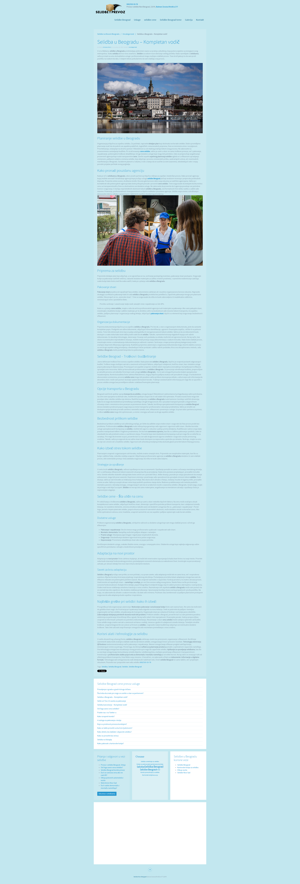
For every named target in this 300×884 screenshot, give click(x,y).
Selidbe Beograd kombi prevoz (113, 770)
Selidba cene (145, 761)
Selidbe (125, 667)
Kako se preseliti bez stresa (107, 736)
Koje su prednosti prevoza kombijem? (112, 724)
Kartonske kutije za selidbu (188, 767)
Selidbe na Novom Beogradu (108, 34)
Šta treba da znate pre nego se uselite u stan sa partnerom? (120, 693)
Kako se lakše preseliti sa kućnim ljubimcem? (114, 728)
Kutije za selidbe (154, 772)
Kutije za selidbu (154, 761)
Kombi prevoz (145, 772)
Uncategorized (128, 34)
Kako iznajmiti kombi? (106, 716)
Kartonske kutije (147, 775)
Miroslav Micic (107, 47)
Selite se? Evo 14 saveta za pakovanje (111, 701)
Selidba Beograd (114, 667)
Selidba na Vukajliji (104, 740)
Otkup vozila (182, 770)
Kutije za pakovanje (143, 764)
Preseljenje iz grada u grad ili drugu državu (114, 689)
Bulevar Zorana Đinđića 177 (167, 7)
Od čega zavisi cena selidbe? (108, 709)
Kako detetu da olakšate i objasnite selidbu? (114, 732)
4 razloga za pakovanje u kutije (109, 720)
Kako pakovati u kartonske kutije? (110, 743)
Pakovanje (155, 775)
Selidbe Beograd (135, 667)
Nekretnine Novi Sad (109, 783)
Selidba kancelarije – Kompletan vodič (112, 705)
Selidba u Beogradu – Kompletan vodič (112, 697)
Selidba (105, 667)
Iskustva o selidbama (107, 794)
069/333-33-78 (132, 4)
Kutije (158, 770)
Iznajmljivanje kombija (156, 764)
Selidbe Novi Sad (183, 773)
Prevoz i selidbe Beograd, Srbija (113, 765)
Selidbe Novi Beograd (140, 877)
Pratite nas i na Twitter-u (106, 713)
